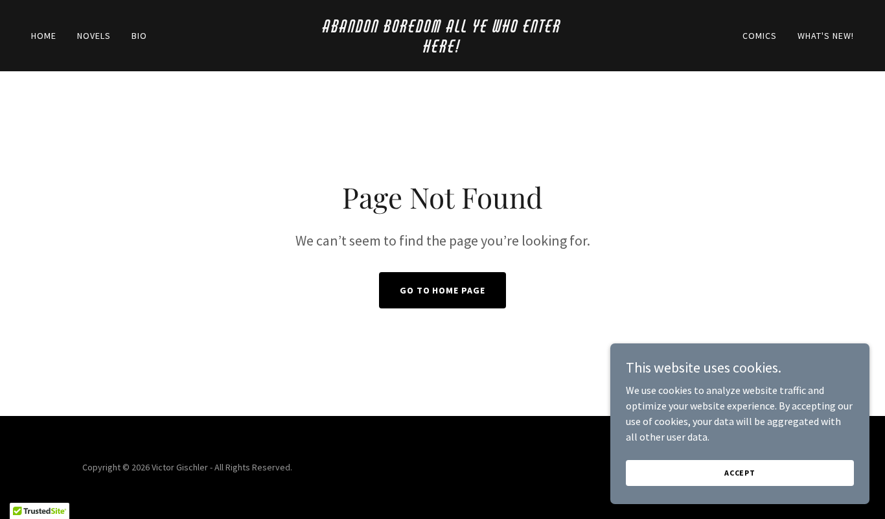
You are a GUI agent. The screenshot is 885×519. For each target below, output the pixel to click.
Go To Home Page (443, 290)
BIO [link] (139, 35)
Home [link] (43, 35)
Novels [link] (94, 35)
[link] (442, 48)
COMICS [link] (759, 35)
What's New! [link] (826, 35)
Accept (739, 473)
